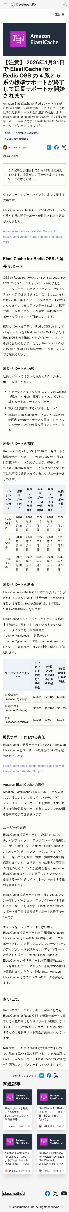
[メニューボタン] (5, 4)
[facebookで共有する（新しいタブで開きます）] (56, 147)
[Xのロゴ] (55, 1193)
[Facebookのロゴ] (47, 1193)
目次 (57, 14)
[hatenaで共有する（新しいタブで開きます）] (49, 147)
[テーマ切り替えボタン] (65, 4)
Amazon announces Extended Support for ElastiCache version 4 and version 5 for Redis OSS (33, 236)
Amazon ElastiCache (28, 132)
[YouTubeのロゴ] (64, 1193)
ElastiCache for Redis (17, 138)
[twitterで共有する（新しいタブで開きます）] (64, 147)
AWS (8, 132)
